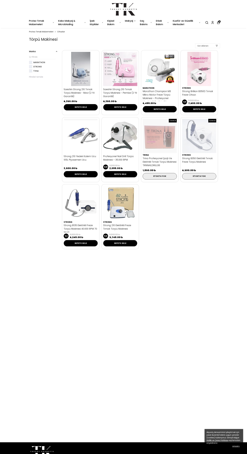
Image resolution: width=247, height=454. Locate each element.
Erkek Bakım (159, 22)
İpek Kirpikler (94, 22)
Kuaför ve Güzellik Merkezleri (183, 22)
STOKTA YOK (159, 176)
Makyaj (129, 20)
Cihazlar (61, 31)
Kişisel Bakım (110, 22)
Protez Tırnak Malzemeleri (36, 22)
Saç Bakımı (143, 22)
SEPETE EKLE (81, 107)
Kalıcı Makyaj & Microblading (66, 22)
